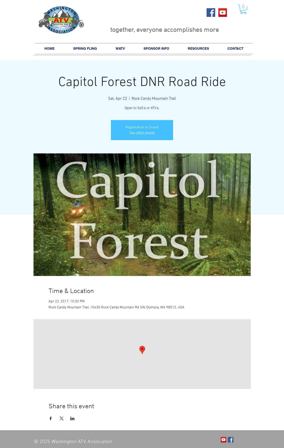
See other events (142, 133)
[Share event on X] (61, 418)
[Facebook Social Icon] (211, 12)
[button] (243, 9)
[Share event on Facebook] (51, 418)
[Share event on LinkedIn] (72, 418)
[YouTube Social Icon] (222, 12)
